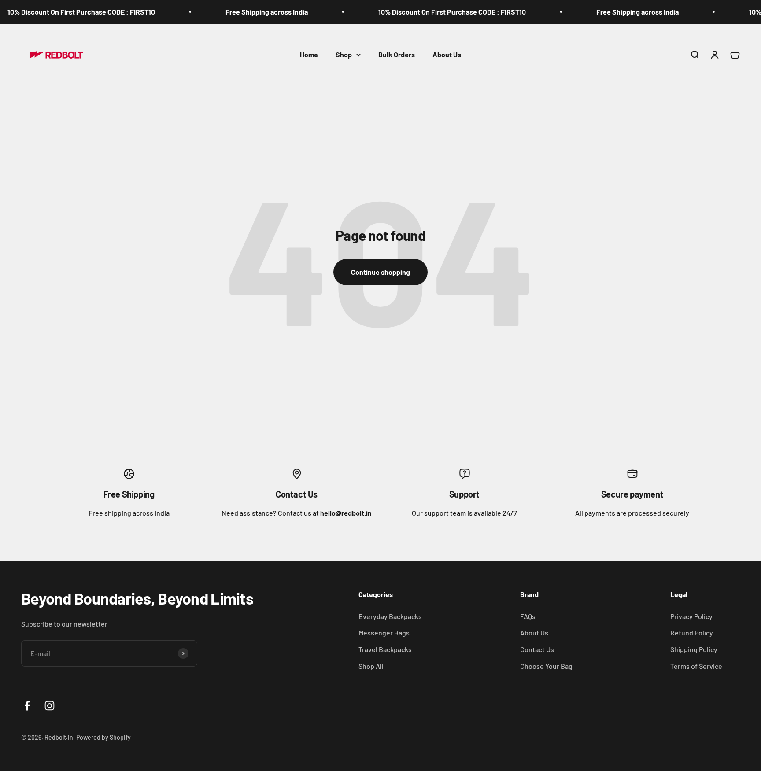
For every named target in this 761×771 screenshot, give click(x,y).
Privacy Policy (691, 616)
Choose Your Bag (546, 666)
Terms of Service (696, 666)
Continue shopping (380, 272)
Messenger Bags (384, 632)
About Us (446, 54)
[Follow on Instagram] (49, 706)
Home (309, 54)
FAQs (528, 616)
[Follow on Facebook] (27, 706)
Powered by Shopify (103, 737)
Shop (344, 54)
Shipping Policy (693, 649)
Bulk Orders (396, 54)
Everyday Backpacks (390, 616)
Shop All (371, 666)
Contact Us (537, 649)
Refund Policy (691, 632)
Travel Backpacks (385, 649)
